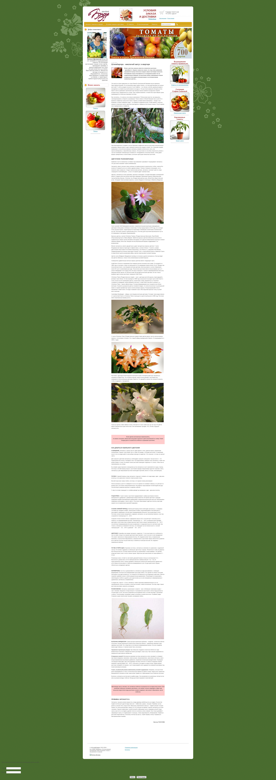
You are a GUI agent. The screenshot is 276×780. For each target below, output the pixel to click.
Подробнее (152, 19)
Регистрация (170, 18)
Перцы (95, 131)
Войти (132, 777)
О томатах (130, 24)
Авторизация (162, 18)
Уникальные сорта (180, 113)
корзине (169, 12)
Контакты (127, 749)
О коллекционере (142, 24)
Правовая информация (131, 747)
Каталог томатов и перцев (94, 24)
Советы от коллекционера (179, 85)
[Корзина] (162, 12)
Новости (154, 24)
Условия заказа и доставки (115, 24)
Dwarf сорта (180, 141)
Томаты (95, 108)
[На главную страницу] (98, 15)
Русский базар (96, 747)
